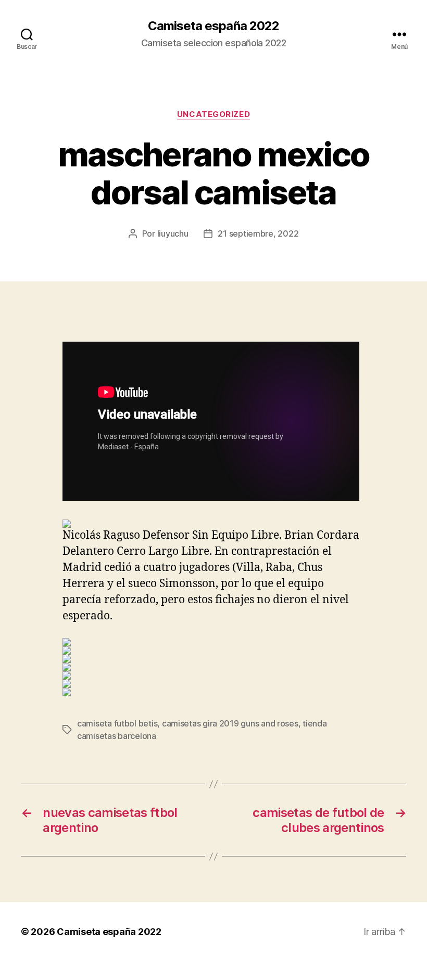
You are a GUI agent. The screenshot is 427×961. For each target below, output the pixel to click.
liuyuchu (173, 233)
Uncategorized (213, 114)
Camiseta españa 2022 (213, 26)
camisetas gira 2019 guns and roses (230, 723)
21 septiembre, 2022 (258, 233)
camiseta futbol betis (117, 723)
